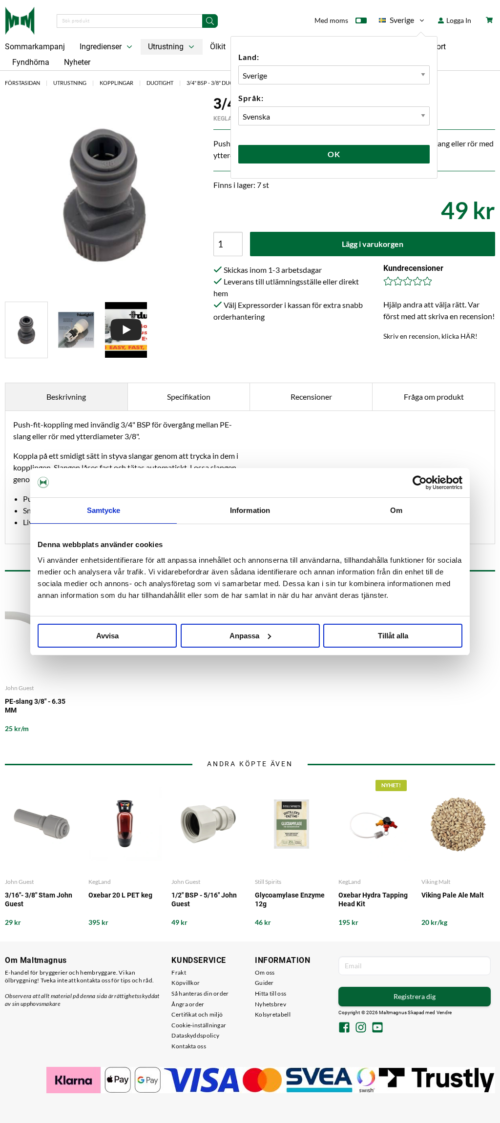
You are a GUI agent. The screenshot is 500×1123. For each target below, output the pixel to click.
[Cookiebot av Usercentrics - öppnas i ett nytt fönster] (419, 482)
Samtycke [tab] (104, 510)
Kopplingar (116, 83)
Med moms (331, 20)
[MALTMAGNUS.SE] (20, 19)
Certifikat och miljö (197, 1014)
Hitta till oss (270, 993)
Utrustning (167, 46)
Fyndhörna (30, 62)
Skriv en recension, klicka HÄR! (430, 336)
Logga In (458, 20)
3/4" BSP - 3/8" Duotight (218, 83)
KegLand (226, 118)
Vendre (444, 1012)
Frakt (178, 972)
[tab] (26, 330)
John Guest (19, 688)
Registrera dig (415, 996)
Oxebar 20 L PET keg (120, 895)
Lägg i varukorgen (372, 243)
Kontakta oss (188, 1046)
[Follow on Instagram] (361, 1028)
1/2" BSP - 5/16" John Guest (204, 899)
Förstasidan (22, 83)
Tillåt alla (393, 636)
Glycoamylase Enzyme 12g (290, 899)
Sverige (396, 21)
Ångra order (187, 1004)
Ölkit (218, 46)
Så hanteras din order (200, 993)
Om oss (265, 972)
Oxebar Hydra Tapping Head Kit (373, 899)
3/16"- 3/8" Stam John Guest (38, 899)
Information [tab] (250, 510)
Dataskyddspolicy (195, 1035)
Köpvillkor (185, 982)
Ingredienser (102, 46)
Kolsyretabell (273, 1014)
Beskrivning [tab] (66, 396)
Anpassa (244, 636)
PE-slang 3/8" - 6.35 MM (35, 705)
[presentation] (26, 330)
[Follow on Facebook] (344, 1028)
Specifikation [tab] (188, 396)
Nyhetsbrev (270, 1004)
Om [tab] (396, 510)
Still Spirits (268, 881)
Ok (334, 154)
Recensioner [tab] (311, 396)
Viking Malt (435, 881)
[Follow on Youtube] (377, 1028)
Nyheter (77, 62)
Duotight (159, 83)
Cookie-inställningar (198, 1025)
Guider (264, 982)
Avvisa (107, 636)
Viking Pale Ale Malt (452, 895)
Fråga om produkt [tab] (434, 396)
